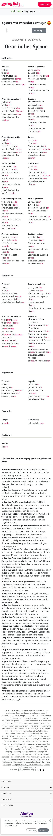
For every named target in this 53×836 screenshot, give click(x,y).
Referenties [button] (6, 799)
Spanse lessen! (40, 713)
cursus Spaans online (30, 723)
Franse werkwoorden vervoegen (37, 759)
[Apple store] (43, 769)
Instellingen (32, 830)
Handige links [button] (7, 805)
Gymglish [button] (5, 787)
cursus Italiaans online (34, 726)
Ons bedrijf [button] (6, 782)
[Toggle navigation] (40, 11)
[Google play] (40, 769)
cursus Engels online (11, 723)
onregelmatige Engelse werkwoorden (27, 764)
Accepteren (43, 830)
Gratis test (44, 4)
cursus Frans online (16, 726)
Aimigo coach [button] (7, 793)
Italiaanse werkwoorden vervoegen (17, 762)
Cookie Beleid (12, 825)
